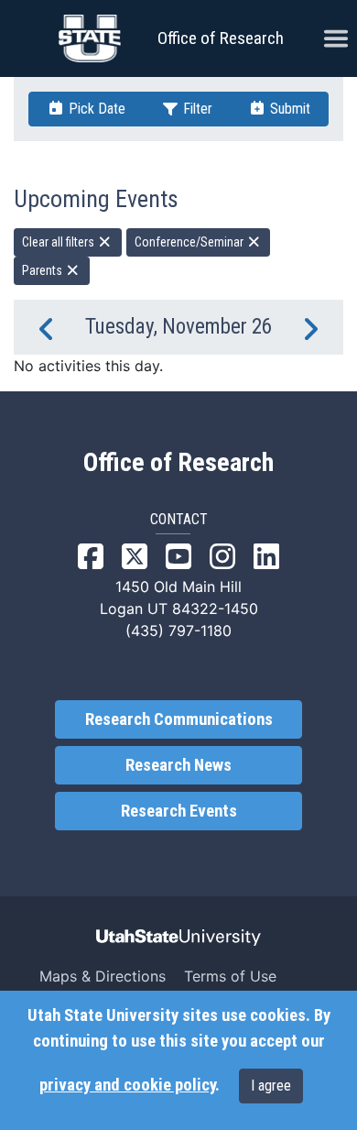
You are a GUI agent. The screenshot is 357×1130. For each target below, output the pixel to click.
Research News (178, 765)
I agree (271, 1085)
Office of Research (220, 38)
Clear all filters (59, 242)
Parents (43, 270)
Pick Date (95, 108)
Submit (288, 108)
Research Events (179, 811)
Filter (195, 108)
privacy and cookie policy (127, 1085)
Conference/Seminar (190, 242)
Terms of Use (230, 976)
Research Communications (179, 719)
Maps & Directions (102, 976)
